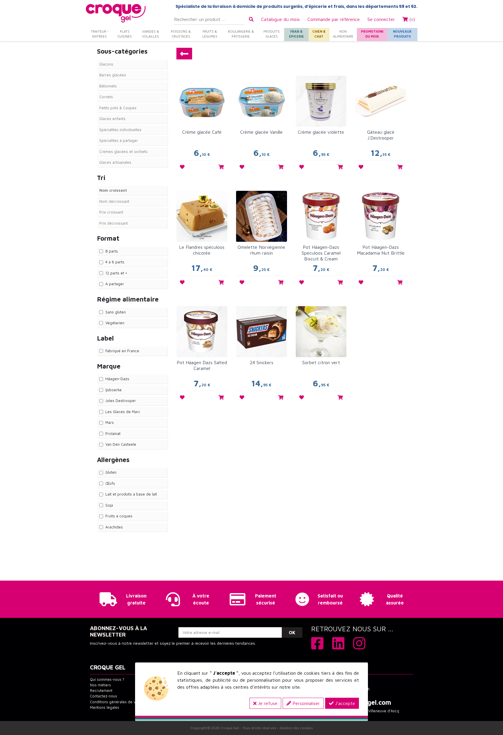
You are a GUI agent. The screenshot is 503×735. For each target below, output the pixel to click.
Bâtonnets (108, 86)
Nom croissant (113, 190)
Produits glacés (271, 33)
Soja (109, 505)
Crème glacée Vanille (261, 132)
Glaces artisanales (115, 162)
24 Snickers (261, 362)
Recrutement (101, 690)
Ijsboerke (113, 389)
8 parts (111, 251)
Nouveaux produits (402, 33)
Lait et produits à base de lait (131, 494)
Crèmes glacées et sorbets (123, 151)
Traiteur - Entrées (100, 33)
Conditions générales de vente (117, 702)
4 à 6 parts (114, 262)
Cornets (106, 96)
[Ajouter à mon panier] (221, 167)
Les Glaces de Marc (122, 411)
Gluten (110, 472)
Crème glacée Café (202, 132)
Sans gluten (115, 312)
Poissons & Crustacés (181, 33)
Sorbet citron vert (321, 362)
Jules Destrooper (120, 400)
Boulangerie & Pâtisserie (241, 33)
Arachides (114, 527)
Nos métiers (100, 685)
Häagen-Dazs (117, 378)
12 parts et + (116, 273)
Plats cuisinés (124, 33)
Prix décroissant (113, 223)
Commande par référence (333, 19)
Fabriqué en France (122, 350)
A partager (114, 283)
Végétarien (114, 322)
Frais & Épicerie (296, 33)
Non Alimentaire (343, 33)
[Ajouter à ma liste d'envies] (182, 167)
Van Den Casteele (120, 444)
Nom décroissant (114, 201)
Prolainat (113, 433)
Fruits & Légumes (209, 33)
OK (292, 632)
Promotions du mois (372, 33)
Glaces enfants (112, 118)
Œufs (110, 483)
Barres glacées (112, 75)
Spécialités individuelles (120, 129)
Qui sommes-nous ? (107, 679)
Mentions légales (104, 707)
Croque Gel (229, 728)
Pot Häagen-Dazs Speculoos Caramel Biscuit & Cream (321, 252)
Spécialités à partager (118, 140)
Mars (109, 422)
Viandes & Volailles (150, 33)
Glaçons (106, 64)
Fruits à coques (118, 516)
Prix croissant (111, 212)
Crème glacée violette (321, 132)
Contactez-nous (103, 696)
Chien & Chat (318, 33)
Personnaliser (305, 703)
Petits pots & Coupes (118, 107)
